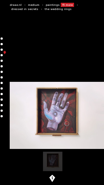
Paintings (59, 5)
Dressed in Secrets (24, 9)
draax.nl (16, 5)
